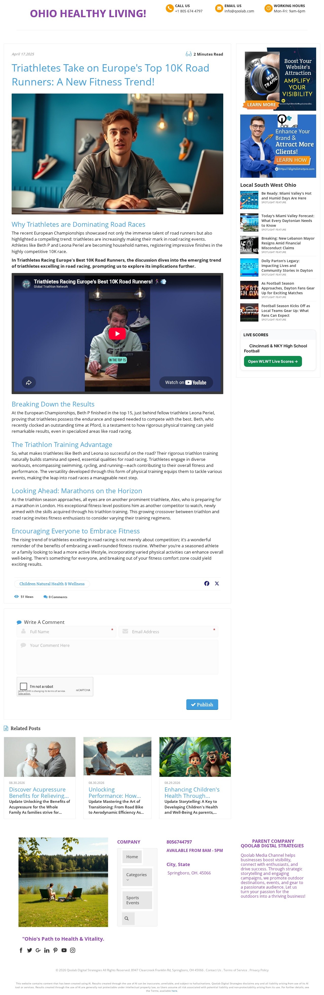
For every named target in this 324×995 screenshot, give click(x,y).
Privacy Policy (259, 970)
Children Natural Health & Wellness (52, 583)
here (174, 990)
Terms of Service (235, 970)
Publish (204, 705)
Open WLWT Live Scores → (273, 361)
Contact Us (213, 970)
